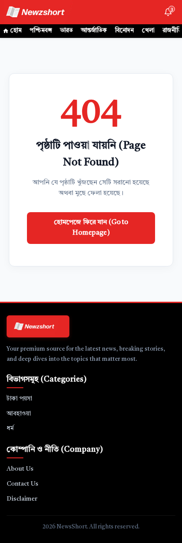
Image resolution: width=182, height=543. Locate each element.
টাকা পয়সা (19, 399)
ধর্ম (10, 428)
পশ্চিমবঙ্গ (41, 31)
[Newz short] (40, 12)
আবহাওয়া (19, 414)
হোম (16, 31)
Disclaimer (22, 499)
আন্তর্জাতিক (94, 31)
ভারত (66, 31)
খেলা (148, 31)
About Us (20, 469)
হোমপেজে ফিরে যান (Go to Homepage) (91, 227)
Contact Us (22, 484)
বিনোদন (124, 31)
